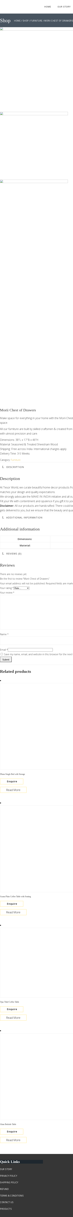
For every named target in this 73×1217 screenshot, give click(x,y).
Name (4, 634)
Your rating (7, 588)
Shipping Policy (9, 1182)
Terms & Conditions (12, 1195)
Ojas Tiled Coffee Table (9, 1002)
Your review (7, 592)
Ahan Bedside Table (8, 1124)
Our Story (6, 1169)
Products (6, 1209)
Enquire (11, 781)
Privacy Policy (8, 1176)
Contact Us (6, 1202)
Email (4, 649)
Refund (4, 1189)
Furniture (16, 459)
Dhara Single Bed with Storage (12, 774)
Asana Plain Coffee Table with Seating (15, 896)
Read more (13, 790)
